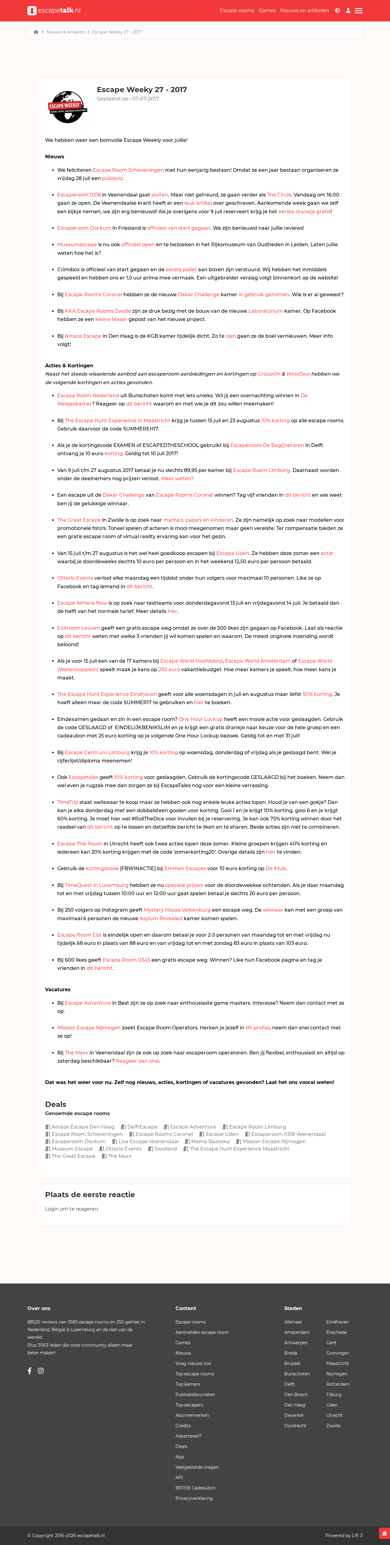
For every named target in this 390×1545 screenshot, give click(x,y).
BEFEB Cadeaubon (196, 1488)
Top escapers (189, 1405)
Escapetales (83, 777)
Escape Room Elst (79, 935)
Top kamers (188, 1384)
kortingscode (102, 868)
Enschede (336, 1332)
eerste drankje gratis (304, 211)
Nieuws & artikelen (66, 32)
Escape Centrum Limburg (97, 752)
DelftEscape (142, 1127)
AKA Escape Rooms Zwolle (98, 311)
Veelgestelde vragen (197, 1467)
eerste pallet (181, 269)
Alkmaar (293, 1322)
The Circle (279, 195)
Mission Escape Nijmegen (89, 1028)
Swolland (165, 1149)
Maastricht (337, 1363)
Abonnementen (192, 1415)
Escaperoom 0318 (79, 195)
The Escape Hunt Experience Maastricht (239, 1149)
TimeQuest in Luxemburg (97, 885)
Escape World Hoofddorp (191, 661)
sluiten (159, 195)
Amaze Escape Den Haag (83, 1127)
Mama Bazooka (210, 1141)
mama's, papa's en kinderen (198, 520)
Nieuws (183, 1353)
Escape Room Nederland (88, 395)
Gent (331, 1342)
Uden (332, 1405)
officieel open (138, 244)
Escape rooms (237, 10)
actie (327, 553)
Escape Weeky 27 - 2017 (117, 32)
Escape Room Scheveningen (128, 170)
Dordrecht (295, 1425)
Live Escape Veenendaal (148, 1141)
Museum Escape (72, 1149)
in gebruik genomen (264, 294)
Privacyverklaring (194, 1498)
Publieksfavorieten (195, 1394)
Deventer (294, 1415)
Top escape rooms (195, 1374)
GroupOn (268, 374)
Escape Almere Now (82, 603)
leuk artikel (198, 203)
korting (114, 453)
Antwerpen (296, 1342)
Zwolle (333, 1425)
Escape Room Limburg (261, 470)
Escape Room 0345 (126, 960)
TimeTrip (67, 802)
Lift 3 (357, 1535)
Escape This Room (79, 844)
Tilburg (334, 1394)
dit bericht (139, 404)
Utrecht (334, 1415)
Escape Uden (232, 553)
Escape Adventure (88, 1003)
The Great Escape (79, 520)
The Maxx (76, 1053)
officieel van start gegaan (179, 228)
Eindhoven (337, 1322)
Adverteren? (188, 1436)
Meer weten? (177, 478)
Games (267, 10)
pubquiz (112, 178)
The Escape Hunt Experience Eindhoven (107, 694)
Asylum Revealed (161, 918)
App (180, 1457)
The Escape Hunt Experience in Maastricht (117, 420)
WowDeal (298, 374)
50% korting (317, 694)
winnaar (273, 910)
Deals (181, 1446)
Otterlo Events (75, 578)
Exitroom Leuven (78, 628)
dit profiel (258, 1028)
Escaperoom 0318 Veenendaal (288, 1134)
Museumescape (77, 244)
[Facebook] (29, 1371)
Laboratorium (265, 311)
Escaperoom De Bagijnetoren (267, 445)
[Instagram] (41, 1371)
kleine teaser (111, 319)
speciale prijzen (184, 885)
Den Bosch (296, 1394)
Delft (289, 1384)
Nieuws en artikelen (304, 10)
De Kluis (276, 868)
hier (172, 611)
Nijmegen (336, 1374)
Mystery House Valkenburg (177, 910)
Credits (183, 1425)
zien (231, 336)
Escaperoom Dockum (84, 228)
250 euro (169, 669)
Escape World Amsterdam (258, 661)
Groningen (337, 1353)
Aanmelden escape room (202, 1332)
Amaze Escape (83, 336)
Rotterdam (338, 1384)
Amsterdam (297, 1332)
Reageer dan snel (137, 1061)
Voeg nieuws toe (193, 1363)
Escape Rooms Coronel (93, 294)
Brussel (292, 1363)
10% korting (275, 420)
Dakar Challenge (199, 294)
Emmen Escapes (185, 868)
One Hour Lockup (201, 719)
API (179, 1477)
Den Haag (295, 1405)
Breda (290, 1353)
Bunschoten (297, 1374)
